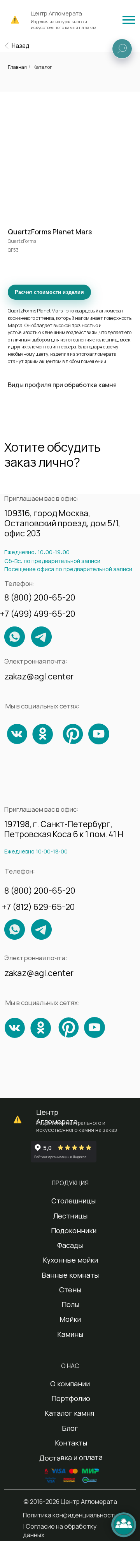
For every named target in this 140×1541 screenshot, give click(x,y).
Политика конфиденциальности (70, 1515)
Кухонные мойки (70, 1260)
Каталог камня (69, 1413)
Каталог (42, 67)
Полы (70, 1304)
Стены (70, 1289)
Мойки (70, 1319)
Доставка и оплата (71, 1457)
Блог (70, 1428)
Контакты (71, 1442)
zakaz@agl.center (39, 676)
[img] (128, 20)
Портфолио (70, 1398)
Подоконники (73, 1230)
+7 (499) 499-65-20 (37, 613)
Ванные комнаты (70, 1275)
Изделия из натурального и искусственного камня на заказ (63, 24)
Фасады (70, 1245)
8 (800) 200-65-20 (39, 597)
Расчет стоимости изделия (49, 292)
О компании (70, 1383)
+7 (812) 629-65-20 (38, 906)
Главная (17, 67)
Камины (70, 1334)
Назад (21, 45)
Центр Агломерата (56, 13)
